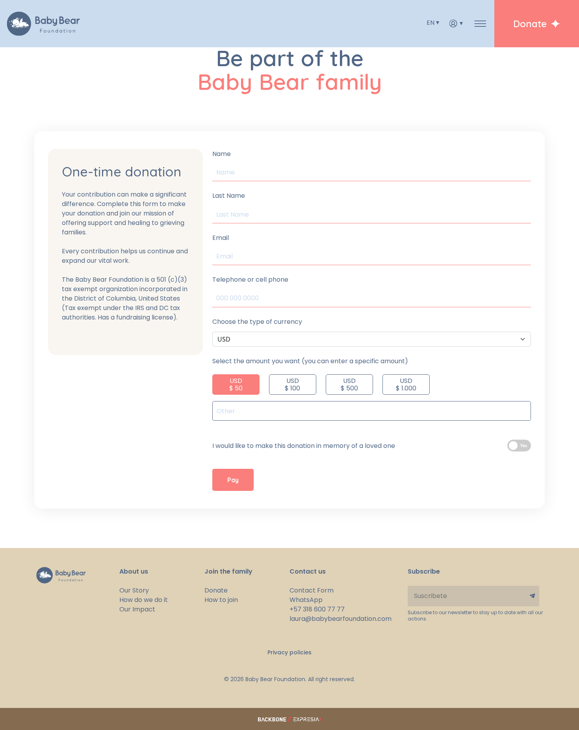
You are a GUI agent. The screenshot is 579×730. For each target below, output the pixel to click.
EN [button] (430, 22)
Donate (216, 590)
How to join (221, 599)
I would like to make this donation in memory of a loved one (303, 446)
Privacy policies (289, 652)
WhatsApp (306, 599)
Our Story (134, 590)
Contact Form (312, 590)
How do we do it (143, 599)
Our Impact (137, 609)
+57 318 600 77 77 (317, 609)
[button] (456, 23)
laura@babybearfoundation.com (332, 618)
